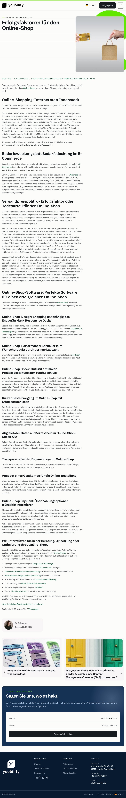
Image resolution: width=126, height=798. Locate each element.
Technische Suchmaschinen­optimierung (22, 571)
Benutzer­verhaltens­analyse (33, 583)
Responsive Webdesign (43, 563)
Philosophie (68, 764)
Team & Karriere (41, 768)
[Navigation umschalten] (120, 5)
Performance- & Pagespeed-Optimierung (23, 575)
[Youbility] (13, 5)
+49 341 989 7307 (109, 718)
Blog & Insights (69, 773)
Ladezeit (76, 355)
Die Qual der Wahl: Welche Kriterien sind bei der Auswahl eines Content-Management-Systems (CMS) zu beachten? (91, 674)
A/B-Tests (39, 587)
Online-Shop (62, 302)
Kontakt (37, 764)
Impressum (100, 794)
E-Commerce (45, 567)
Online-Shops (29, 88)
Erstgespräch (107, 5)
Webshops (73, 175)
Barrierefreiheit (19, 591)
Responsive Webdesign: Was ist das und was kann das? (31, 672)
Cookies (109, 794)
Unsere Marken (70, 768)
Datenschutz (89, 794)
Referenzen (39, 773)
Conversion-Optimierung (45, 579)
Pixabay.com (33, 609)
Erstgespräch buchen (63, 734)
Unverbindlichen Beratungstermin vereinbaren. (23, 604)
